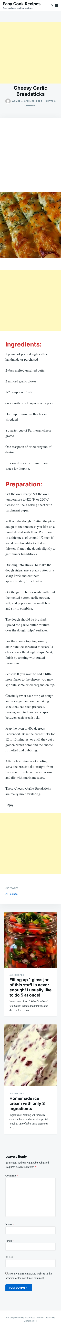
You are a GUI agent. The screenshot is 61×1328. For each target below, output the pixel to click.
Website (9, 1257)
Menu (56, 5)
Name (9, 1224)
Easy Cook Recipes (21, 3)
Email (9, 1240)
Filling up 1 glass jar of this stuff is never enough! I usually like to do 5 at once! (30, 987)
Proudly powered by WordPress (21, 1317)
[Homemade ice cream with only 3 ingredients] (30, 1055)
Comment (11, 1175)
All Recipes (11, 893)
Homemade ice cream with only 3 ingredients (27, 1103)
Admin (16, 101)
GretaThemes (30, 1320)
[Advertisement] (30, 53)
